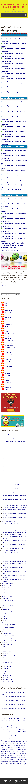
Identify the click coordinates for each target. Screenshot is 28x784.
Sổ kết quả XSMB (8, 312)
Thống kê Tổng (8, 366)
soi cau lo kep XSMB (12, 742)
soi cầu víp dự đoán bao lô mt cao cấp (14, 524)
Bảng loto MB (7, 666)
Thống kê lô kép (8, 357)
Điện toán (4, 622)
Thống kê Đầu (8, 359)
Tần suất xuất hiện (9, 368)
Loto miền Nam (8, 375)
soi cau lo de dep (9, 740)
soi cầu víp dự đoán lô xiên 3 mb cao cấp (15, 505)
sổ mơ (3, 684)
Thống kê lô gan (8, 352)
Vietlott (4, 607)
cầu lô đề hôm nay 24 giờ (14, 724)
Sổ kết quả (5, 598)
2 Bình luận (4, 250)
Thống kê (7, 331)
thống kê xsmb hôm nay (19, 763)
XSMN (6, 305)
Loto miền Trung (8, 378)
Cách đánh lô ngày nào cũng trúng (14, 720)
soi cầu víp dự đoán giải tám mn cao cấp (14, 561)
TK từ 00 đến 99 (8, 371)
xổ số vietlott (7, 319)
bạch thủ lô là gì (5, 718)
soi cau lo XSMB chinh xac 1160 (15, 745)
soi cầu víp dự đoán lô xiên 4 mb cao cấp (15, 507)
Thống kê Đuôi (8, 361)
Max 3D (6, 326)
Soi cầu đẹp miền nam (8, 550)
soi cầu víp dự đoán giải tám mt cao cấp (14, 532)
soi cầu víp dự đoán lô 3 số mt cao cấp (14, 534)
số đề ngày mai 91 (12, 761)
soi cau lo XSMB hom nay (13, 746)
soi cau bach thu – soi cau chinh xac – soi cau (14, 7)
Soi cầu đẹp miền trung (8, 521)
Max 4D (6, 329)
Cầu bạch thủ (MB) (9, 340)
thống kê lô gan (7, 644)
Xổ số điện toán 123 (9, 336)
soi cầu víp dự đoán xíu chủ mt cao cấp (14, 548)
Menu (3, 15)
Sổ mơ (6, 389)
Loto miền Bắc (8, 373)
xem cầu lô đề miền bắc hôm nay (7, 765)
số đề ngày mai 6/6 (4, 761)
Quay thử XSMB (8, 380)
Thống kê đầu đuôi (9, 350)
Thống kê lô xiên (8, 354)
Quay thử (4, 673)
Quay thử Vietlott (8, 387)
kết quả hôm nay (8, 310)
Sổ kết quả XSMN (8, 315)
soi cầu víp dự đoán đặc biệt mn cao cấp (15, 559)
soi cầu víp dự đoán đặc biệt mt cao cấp (14, 530)
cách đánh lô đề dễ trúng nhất (8, 722)
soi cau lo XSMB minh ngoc (13, 748)
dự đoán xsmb (16, 734)
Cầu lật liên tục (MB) (9, 343)
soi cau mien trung (17, 751)
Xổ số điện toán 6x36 (9, 333)
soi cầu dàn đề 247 (20, 753)
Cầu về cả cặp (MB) (9, 345)
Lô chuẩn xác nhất (13, 250)
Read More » (4, 285)
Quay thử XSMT (8, 385)
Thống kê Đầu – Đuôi (9, 364)
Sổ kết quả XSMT (8, 317)
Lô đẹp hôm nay (15, 736)
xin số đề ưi (17, 765)
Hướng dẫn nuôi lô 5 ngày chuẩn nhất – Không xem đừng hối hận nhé (12, 245)
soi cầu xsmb (23, 759)
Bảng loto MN (7, 671)
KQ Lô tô (4, 664)
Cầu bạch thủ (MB (8, 633)
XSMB (6, 303)
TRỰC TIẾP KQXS (7, 587)
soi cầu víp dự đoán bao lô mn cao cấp (14, 553)
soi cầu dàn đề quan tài (17, 755)
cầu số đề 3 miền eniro (20, 726)
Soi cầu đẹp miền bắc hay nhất (11, 493)
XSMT (6, 308)
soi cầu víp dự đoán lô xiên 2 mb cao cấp (15, 503)
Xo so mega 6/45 (8, 322)
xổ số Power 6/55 (8, 324)
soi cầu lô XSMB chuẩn (13, 759)
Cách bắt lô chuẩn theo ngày (17, 718)
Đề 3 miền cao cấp (7, 583)
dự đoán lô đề (7, 734)
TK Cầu (4, 631)
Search (17, 294)
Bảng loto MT (7, 668)
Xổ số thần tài (8, 338)
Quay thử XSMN (8, 382)
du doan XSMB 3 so (15, 731)
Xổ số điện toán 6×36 (9, 625)
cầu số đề (14, 726)
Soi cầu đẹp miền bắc (8, 439)
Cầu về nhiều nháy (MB (9, 640)
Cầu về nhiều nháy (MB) (10, 347)
